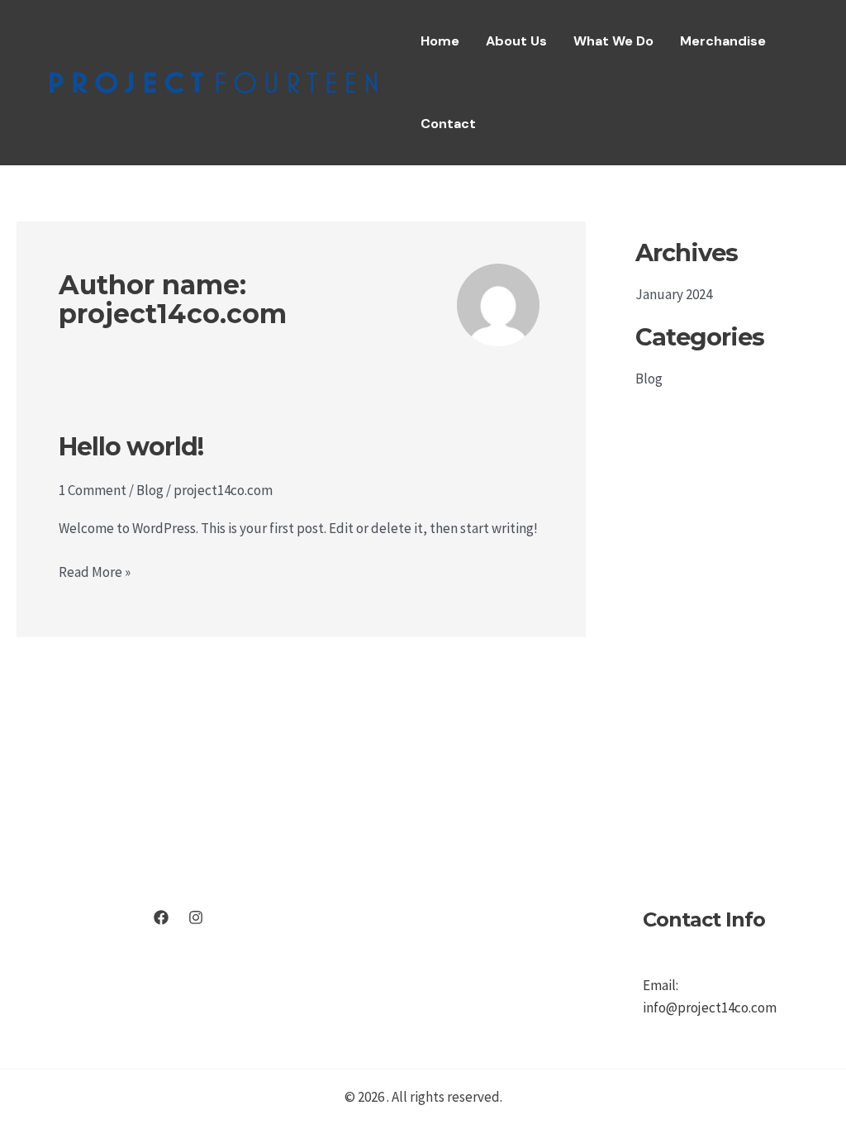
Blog (150, 490)
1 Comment (92, 490)
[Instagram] (195, 917)
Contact (448, 123)
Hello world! (131, 446)
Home (440, 41)
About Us (516, 41)
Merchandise (723, 41)
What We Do (613, 41)
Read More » (95, 573)
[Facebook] (161, 917)
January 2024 (673, 294)
